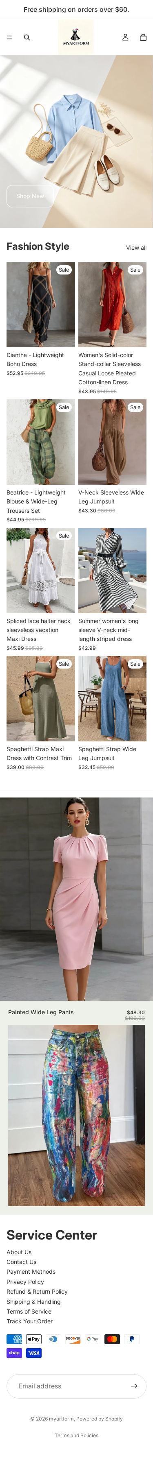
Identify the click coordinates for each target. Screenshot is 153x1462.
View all (136, 247)
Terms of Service (29, 1310)
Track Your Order (30, 1321)
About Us (19, 1251)
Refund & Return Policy (37, 1291)
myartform (61, 1419)
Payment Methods (31, 1271)
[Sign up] (134, 1385)
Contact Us (21, 1261)
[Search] (27, 37)
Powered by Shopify (99, 1419)
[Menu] (9, 37)
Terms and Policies (76, 1435)
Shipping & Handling (34, 1301)
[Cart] (143, 37)
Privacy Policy (25, 1281)
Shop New (30, 195)
